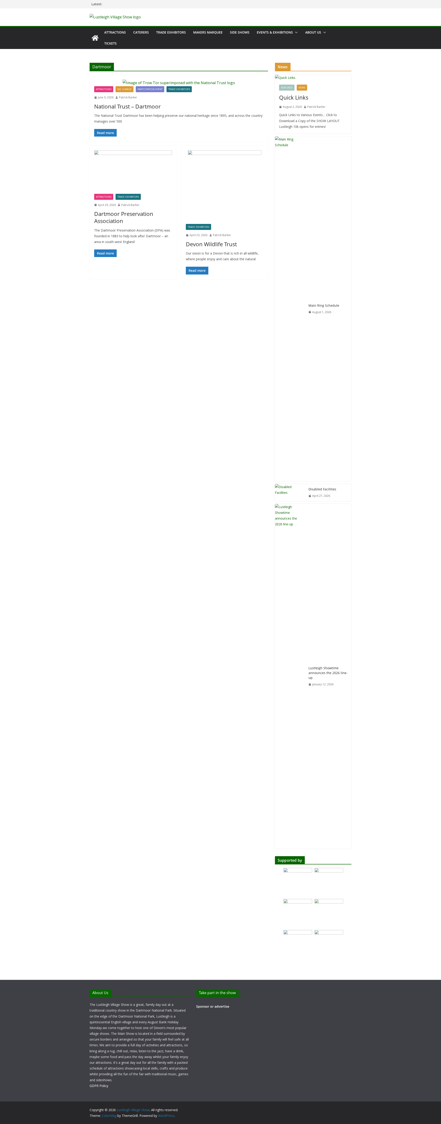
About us (313, 32)
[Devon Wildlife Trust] (225, 187)
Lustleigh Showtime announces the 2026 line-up (328, 673)
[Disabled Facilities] (290, 492)
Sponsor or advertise (212, 1006)
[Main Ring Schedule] (290, 308)
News (302, 87)
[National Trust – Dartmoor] (178, 83)
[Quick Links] (313, 77)
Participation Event (150, 89)
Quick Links (293, 97)
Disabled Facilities (322, 489)
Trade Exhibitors (171, 32)
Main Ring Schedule (323, 305)
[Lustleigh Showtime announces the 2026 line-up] (290, 676)
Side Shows (239, 32)
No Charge (124, 89)
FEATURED (287, 87)
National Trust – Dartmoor (127, 106)
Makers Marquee (208, 32)
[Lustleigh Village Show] (95, 37)
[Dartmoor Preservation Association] (133, 172)
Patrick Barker (128, 97)
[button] (295, 32)
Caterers (141, 32)
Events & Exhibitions (275, 32)
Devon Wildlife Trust (211, 244)
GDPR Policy (99, 1086)
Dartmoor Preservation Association (123, 217)
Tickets (110, 43)
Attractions (115, 32)
